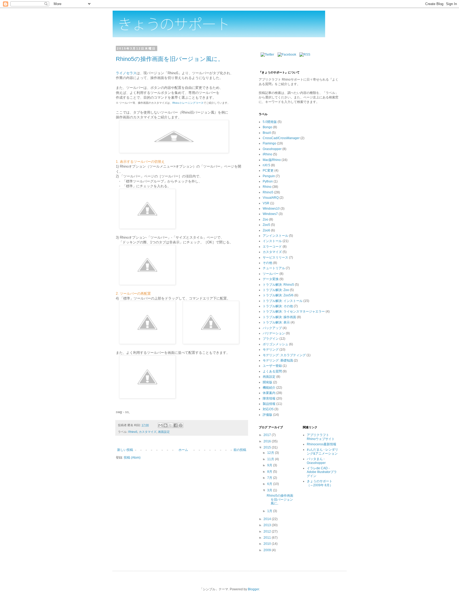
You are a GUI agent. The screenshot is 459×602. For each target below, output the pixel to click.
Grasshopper (272, 149)
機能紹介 (269, 387)
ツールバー (271, 274)
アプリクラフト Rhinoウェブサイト (321, 437)
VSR (266, 203)
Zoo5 (266, 225)
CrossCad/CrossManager (281, 138)
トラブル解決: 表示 (276, 322)
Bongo (267, 127)
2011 (268, 537)
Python (268, 181)
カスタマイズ (147, 431)
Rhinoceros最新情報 (321, 444)
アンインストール (275, 236)
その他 (267, 263)
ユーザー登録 (272, 366)
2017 (268, 435)
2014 (268, 519)
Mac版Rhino (272, 160)
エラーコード (272, 246)
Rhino (267, 187)
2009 (268, 550)
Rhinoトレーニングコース (187, 102)
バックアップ (272, 328)
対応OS (268, 409)
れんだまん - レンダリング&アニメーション (322, 451)
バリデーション (274, 333)
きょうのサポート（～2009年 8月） (320, 483)
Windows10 (271, 208)
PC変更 (268, 170)
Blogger (253, 589)
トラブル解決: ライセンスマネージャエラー (294, 311)
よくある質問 (272, 371)
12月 (271, 453)
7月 (270, 478)
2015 (268, 447)
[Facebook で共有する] (175, 425)
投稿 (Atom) (132, 457)
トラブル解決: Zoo (276, 290)
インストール (272, 241)
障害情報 (269, 398)
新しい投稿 (125, 450)
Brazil (267, 133)
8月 (270, 472)
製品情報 (269, 404)
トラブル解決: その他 (278, 306)
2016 (268, 441)
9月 (270, 465)
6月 (270, 484)
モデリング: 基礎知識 (278, 360)
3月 (270, 490)
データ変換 (271, 279)
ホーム (183, 450)
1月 (270, 511)
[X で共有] (170, 425)
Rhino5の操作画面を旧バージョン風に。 (170, 59)
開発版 (267, 382)
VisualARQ (271, 198)
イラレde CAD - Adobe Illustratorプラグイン (322, 472)
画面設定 (164, 431)
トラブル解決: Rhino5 (278, 285)
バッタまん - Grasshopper (316, 460)
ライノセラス (126, 73)
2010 (268, 544)
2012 (268, 531)
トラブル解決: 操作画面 (279, 317)
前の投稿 (239, 450)
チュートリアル (274, 268)
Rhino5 (132, 431)
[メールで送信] (160, 425)
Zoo (265, 219)
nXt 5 (266, 165)
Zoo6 (266, 230)
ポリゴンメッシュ (275, 344)
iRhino (267, 154)
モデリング (271, 349)
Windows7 (270, 214)
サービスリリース (275, 257)
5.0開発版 (270, 122)
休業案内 (269, 393)
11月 (271, 459)
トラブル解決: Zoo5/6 (278, 295)
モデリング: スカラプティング (284, 355)
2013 (268, 525)
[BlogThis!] (165, 425)
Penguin (269, 176)
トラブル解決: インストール (283, 301)
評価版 (267, 415)
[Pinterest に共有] (180, 425)
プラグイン (271, 339)
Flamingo (269, 143)
